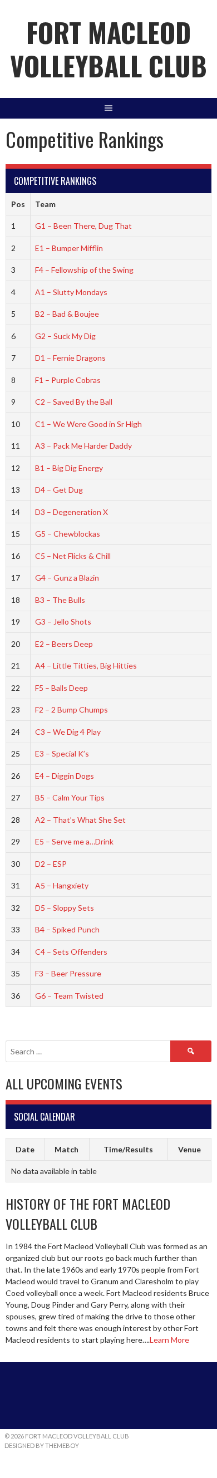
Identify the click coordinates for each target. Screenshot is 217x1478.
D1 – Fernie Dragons (70, 357)
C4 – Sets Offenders (71, 951)
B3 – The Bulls (60, 600)
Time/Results (128, 1149)
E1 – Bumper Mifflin (69, 248)
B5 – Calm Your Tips (70, 797)
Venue (189, 1149)
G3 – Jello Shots (63, 621)
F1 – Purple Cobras (68, 380)
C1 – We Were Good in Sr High (88, 424)
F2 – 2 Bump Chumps (71, 709)
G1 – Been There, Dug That (83, 225)
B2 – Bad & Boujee (67, 313)
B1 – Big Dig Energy (69, 468)
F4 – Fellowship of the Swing (84, 269)
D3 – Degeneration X (71, 512)
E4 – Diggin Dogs (64, 775)
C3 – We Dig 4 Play (68, 731)
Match (66, 1149)
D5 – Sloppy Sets (64, 907)
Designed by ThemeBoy (41, 1445)
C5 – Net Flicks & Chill (73, 556)
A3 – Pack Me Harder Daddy (83, 445)
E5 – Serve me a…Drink (74, 841)
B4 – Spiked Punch (67, 929)
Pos (18, 204)
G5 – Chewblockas (67, 533)
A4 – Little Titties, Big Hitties (86, 665)
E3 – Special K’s (62, 753)
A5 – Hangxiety (61, 885)
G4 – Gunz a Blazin (67, 577)
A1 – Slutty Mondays (71, 292)
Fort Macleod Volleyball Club (108, 48)
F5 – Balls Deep (61, 688)
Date (25, 1149)
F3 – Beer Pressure (68, 973)
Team (45, 204)
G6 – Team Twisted (69, 995)
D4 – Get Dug (59, 489)
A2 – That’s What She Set (80, 819)
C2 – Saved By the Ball (73, 401)
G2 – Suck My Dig (65, 336)
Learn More (169, 1339)
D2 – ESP (51, 863)
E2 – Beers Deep (64, 644)
